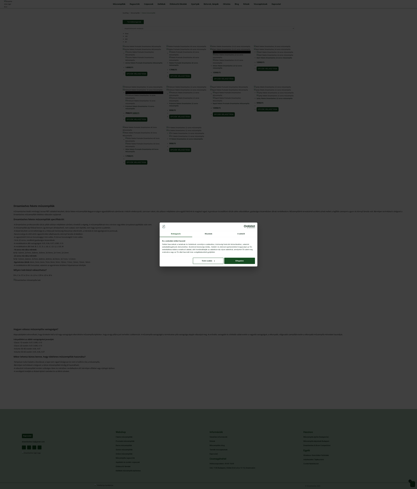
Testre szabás (207, 261)
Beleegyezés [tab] (176, 234)
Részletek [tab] (208, 234)
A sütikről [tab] (241, 234)
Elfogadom (239, 261)
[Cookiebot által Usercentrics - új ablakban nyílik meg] (245, 226)
